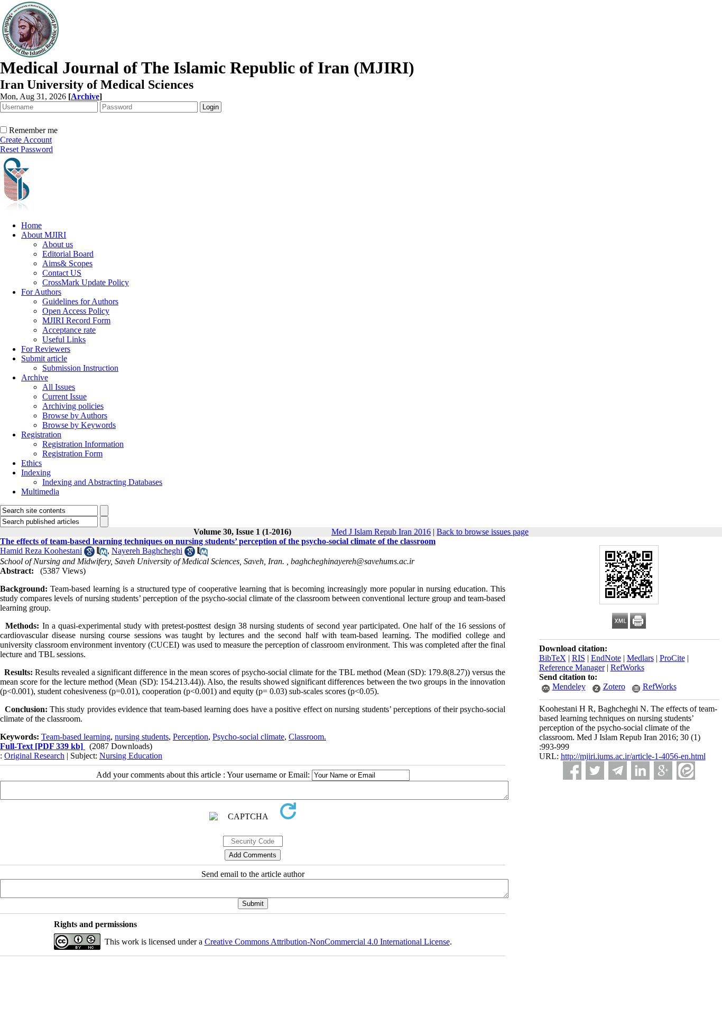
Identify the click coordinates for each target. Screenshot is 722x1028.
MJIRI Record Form (76, 320)
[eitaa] (686, 770)
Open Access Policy (75, 310)
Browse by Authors (74, 415)
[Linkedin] (640, 770)
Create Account (26, 139)
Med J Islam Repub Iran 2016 (381, 531)
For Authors (41, 291)
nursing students (142, 736)
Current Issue (64, 396)
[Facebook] (572, 770)
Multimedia (40, 491)
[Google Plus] (663, 770)
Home (31, 225)
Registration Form (72, 453)
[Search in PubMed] (102, 553)
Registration (41, 434)
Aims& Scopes (67, 263)
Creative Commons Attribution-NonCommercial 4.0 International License (327, 941)
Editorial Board (68, 253)
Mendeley (569, 686)
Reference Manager (572, 667)
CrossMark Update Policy (85, 282)
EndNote (606, 657)
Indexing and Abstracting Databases (102, 482)
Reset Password (26, 149)
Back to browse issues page (483, 531)
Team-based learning (75, 736)
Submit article (44, 358)
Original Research (34, 755)
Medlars (640, 657)
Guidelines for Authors (80, 301)
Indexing (36, 472)
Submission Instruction (80, 367)
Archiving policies (73, 405)
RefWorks (627, 667)
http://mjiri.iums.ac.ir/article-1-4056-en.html (633, 756)
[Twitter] (595, 770)
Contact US (61, 272)
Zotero (614, 686)
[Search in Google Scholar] (89, 553)
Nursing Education (130, 755)
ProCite (672, 657)
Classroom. (307, 736)
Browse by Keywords (79, 424)
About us (57, 244)
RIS (578, 657)
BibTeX (552, 657)
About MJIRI (43, 234)
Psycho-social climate (248, 736)
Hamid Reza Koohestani (41, 550)
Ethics (31, 463)
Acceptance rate (69, 329)
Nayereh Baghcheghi (147, 550)
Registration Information (83, 444)
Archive (34, 377)
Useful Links (64, 339)
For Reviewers (45, 348)
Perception (190, 736)
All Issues (58, 386)
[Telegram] (617, 770)
